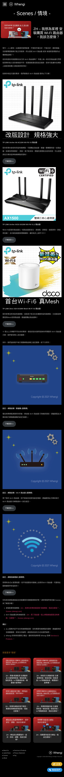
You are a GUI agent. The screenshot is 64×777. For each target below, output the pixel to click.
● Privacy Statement (19, 753)
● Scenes (5, 755)
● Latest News (6, 753)
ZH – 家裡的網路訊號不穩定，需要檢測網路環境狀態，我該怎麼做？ (16, 708)
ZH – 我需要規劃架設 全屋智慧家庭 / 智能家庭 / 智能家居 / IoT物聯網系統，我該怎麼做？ (47, 708)
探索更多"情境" (9, 652)
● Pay (14, 755)
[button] (5, 4)
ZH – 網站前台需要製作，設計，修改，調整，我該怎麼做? (16, 737)
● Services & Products (19, 750)
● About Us (5, 750)
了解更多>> (9, 161)
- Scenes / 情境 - (32, 13)
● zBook (4, 758)
